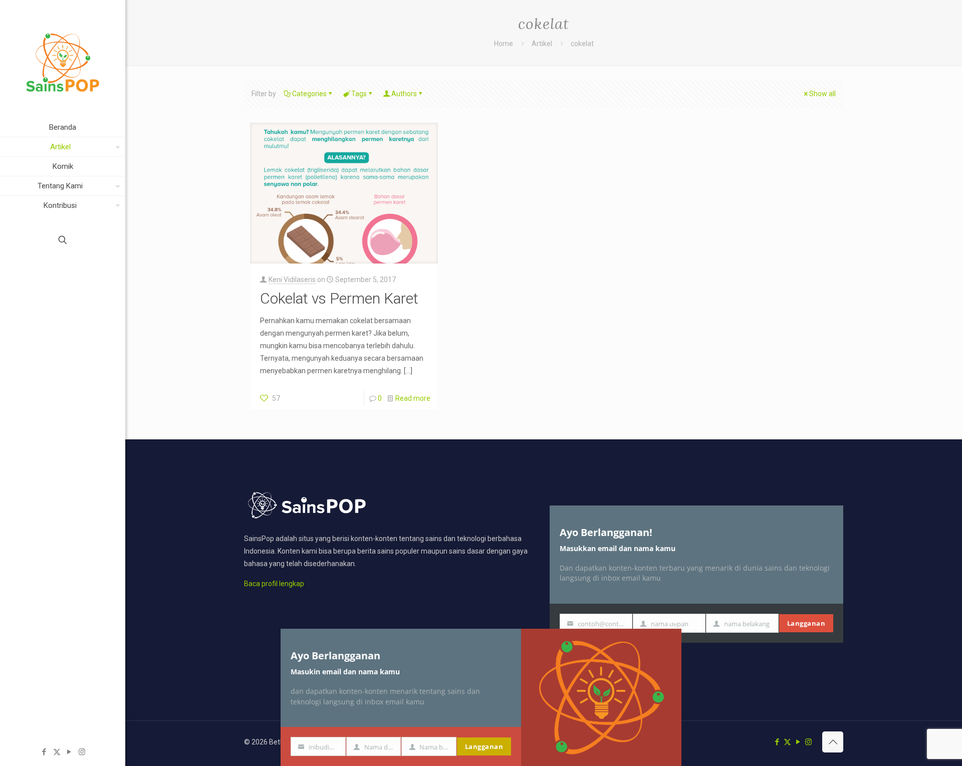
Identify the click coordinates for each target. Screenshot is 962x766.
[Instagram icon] (82, 751)
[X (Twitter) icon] (57, 751)
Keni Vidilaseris (292, 280)
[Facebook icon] (44, 751)
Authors (404, 94)
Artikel (542, 44)
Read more (412, 398)
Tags (359, 94)
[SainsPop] (62, 59)
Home (503, 44)
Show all (822, 94)
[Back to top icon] (832, 741)
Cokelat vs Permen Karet (339, 298)
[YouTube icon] (69, 751)
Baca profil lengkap (274, 584)
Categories (309, 94)
